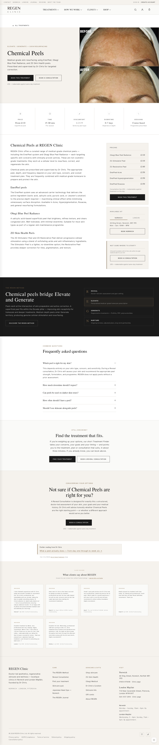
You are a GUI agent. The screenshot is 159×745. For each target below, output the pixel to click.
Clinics (91, 9)
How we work (72, 9)
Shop (106, 9)
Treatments (50, 9)
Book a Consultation (48, 78)
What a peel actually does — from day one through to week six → (71, 551)
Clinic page (136, 682)
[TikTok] (148, 734)
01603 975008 (124, 682)
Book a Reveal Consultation (93, 459)
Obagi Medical (92, 681)
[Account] (142, 9)
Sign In (136, 2)
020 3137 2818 (125, 697)
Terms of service (43, 737)
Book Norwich (127, 231)
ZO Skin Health (92, 677)
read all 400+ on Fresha (96, 578)
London (25, 2)
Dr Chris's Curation (93, 686)
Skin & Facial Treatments (57, 557)
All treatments (20, 25)
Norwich (16, 2)
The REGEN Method (60, 673)
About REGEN (91, 699)
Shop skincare (92, 673)
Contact (7, 2)
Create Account (148, 2)
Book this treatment (20, 78)
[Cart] (149, 9)
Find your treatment (62, 459)
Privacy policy (14, 737)
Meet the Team (54, 2)
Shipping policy (69, 737)
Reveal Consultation (60, 677)
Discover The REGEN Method (21, 323)
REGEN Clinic (18, 668)
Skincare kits (91, 690)
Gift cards (90, 694)
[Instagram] (142, 734)
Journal (33, 2)
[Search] (135, 9)
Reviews (42, 2)
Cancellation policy (16, 739)
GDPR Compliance (28, 737)
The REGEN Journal (60, 698)
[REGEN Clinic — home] (13, 10)
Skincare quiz (58, 686)
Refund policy (57, 737)
